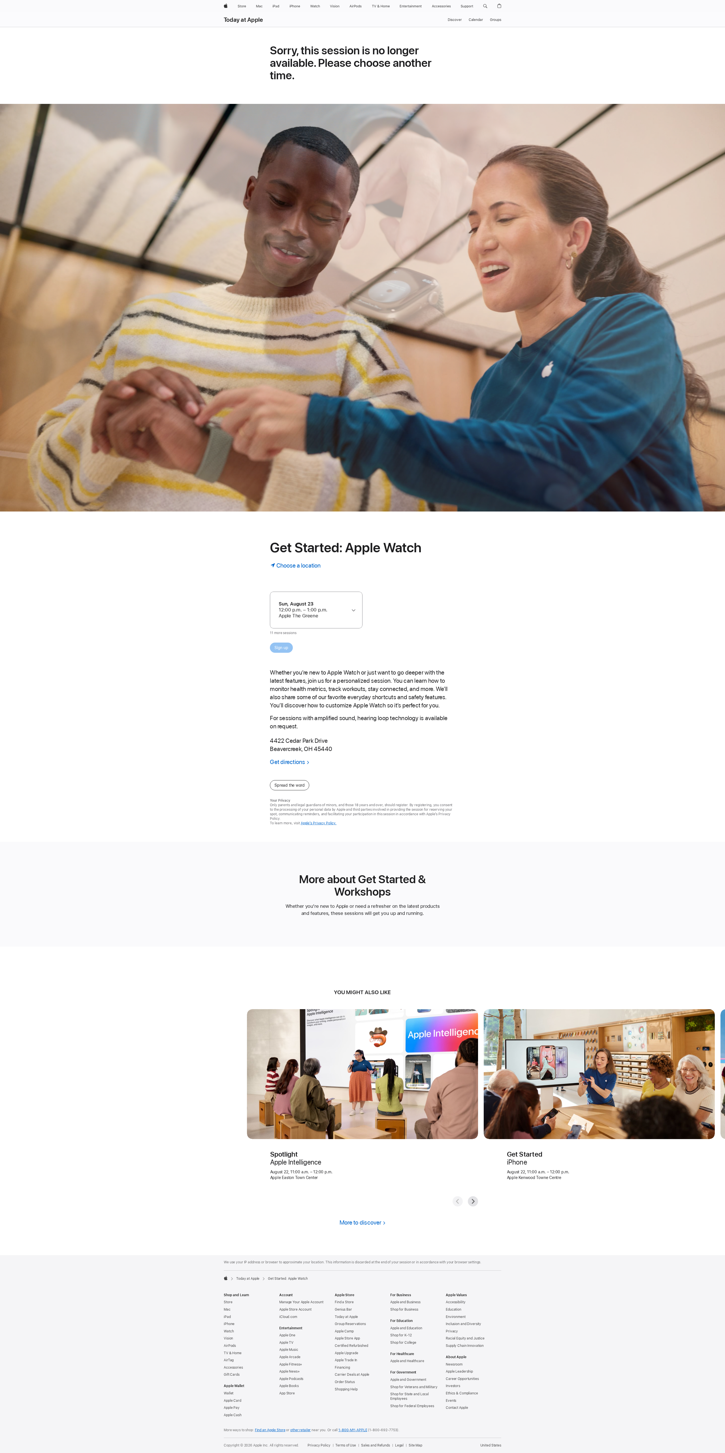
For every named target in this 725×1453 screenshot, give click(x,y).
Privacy (452, 1331)
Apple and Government (408, 1380)
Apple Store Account (295, 1309)
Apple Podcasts (291, 1379)
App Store (287, 1393)
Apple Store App (347, 1338)
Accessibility (455, 1302)
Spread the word (289, 785)
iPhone (229, 1324)
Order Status (345, 1382)
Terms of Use (345, 1445)
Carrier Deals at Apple (352, 1375)
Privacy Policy (319, 1445)
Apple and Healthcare (407, 1361)
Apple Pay (232, 1408)
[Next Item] (473, 1201)
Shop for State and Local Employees (409, 1396)
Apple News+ (289, 1371)
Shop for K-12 (400, 1335)
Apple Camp (344, 1331)
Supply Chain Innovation (465, 1346)
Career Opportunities (462, 1379)
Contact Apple (457, 1408)
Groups (495, 20)
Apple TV (286, 1343)
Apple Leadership (459, 1371)
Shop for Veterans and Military (413, 1387)
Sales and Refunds (375, 1445)
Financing (342, 1367)
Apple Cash (233, 1415)
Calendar (476, 20)
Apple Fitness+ (290, 1364)
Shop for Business (404, 1309)
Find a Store (344, 1302)
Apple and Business (405, 1302)
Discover (455, 20)
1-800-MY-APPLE (352, 1430)
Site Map (415, 1445)
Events (451, 1401)
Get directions (287, 761)
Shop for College (403, 1343)
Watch (229, 1331)
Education (453, 1309)
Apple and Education (406, 1328)
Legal (399, 1445)
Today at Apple (243, 19)
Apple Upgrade (346, 1353)
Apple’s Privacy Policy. (318, 823)
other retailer (300, 1430)
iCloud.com (288, 1317)
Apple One (287, 1335)
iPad (227, 1317)
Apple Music (288, 1350)
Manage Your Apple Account (301, 1302)
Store (228, 1302)
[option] (313, 610)
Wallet (228, 1393)
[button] (485, 6)
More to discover (360, 1222)
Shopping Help (346, 1389)
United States (490, 1445)
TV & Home (233, 1353)
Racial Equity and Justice (465, 1338)
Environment (456, 1317)
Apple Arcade (289, 1357)
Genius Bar (343, 1309)
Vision (228, 1338)
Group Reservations (350, 1324)
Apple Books (289, 1386)
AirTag (229, 1360)
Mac (227, 1309)
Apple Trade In (346, 1360)
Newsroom (454, 1364)
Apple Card (232, 1401)
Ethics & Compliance (462, 1393)
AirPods (230, 1346)
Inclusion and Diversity (463, 1324)
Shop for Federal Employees (412, 1406)
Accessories (233, 1367)
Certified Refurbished (351, 1346)
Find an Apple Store (270, 1430)
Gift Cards (232, 1375)
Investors (453, 1386)
